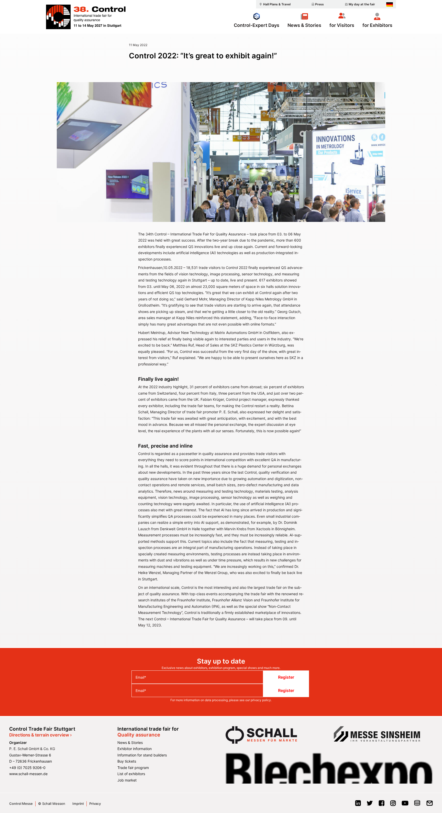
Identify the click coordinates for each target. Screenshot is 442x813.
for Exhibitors (377, 25)
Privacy (95, 803)
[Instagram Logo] (393, 805)
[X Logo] (370, 805)
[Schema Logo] (417, 805)
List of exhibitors (131, 774)
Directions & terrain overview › (40, 735)
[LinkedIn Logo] (358, 805)
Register (286, 677)
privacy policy (261, 700)
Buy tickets (126, 761)
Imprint (78, 803)
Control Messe (21, 803)
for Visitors (341, 25)
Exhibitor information (134, 748)
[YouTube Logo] (405, 805)
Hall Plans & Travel (277, 4)
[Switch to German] (389, 4)
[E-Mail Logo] (429, 805)
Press (319, 4)
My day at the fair (362, 4)
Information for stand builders (142, 755)
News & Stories (304, 25)
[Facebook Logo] (381, 805)
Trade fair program (133, 767)
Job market (127, 780)
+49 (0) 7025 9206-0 (27, 767)
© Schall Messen (51, 803)
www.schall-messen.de (28, 774)
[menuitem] (274, 4)
